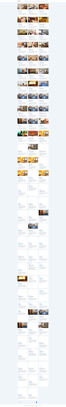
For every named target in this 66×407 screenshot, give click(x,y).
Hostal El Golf (30, 113)
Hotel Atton (30, 11)
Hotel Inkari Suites (31, 49)
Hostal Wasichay (41, 351)
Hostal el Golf (30, 125)
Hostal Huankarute (20, 368)
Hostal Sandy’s (20, 100)
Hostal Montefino (31, 204)
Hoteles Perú (19, 23)
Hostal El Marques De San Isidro (43, 113)
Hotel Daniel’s (30, 217)
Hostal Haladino (31, 278)
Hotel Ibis (19, 49)
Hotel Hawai (30, 243)
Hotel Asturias (30, 304)
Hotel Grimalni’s (31, 186)
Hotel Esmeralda (41, 88)
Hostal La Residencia (41, 100)
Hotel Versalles (41, 243)
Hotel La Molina (20, 283)
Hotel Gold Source (20, 230)
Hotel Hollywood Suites (42, 368)
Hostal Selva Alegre (31, 316)
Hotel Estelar (19, 11)
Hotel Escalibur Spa (41, 138)
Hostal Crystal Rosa (31, 151)
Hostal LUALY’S (41, 217)
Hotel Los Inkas (31, 164)
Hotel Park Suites (20, 217)
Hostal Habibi (41, 278)
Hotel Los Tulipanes (41, 11)
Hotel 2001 (19, 311)
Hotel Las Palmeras (31, 296)
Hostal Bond (19, 125)
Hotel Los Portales (31, 62)
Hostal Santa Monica (20, 113)
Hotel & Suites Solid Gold (42, 151)
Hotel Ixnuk (19, 88)
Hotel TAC (19, 204)
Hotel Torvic (19, 304)
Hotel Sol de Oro (20, 62)
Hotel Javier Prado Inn (31, 265)
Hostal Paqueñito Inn (20, 296)
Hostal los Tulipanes (41, 62)
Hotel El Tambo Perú (31, 368)
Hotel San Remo (20, 24)
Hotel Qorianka (41, 164)
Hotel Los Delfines (20, 138)
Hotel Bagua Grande (31, 75)
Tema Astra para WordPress (39, 405)
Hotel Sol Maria (30, 88)
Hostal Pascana (20, 356)
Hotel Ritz (40, 304)
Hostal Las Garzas (41, 316)
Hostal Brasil (40, 230)
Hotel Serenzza (20, 151)
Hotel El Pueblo (20, 164)
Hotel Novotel (41, 49)
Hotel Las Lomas (31, 24)
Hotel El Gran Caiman (31, 138)
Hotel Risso (30, 338)
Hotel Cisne (40, 204)
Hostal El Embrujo (31, 351)
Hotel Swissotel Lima (41, 75)
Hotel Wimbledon (20, 377)
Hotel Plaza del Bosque (42, 24)
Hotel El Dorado (41, 265)
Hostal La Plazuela (31, 230)
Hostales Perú (40, 61)
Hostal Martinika (41, 125)
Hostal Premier (20, 75)
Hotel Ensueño (41, 377)
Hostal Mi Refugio (31, 100)
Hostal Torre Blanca (20, 243)
